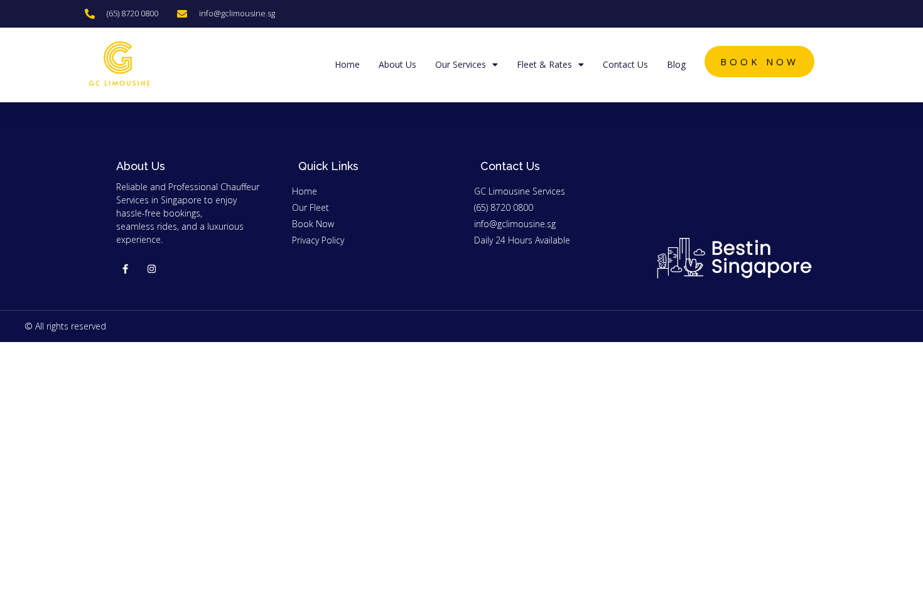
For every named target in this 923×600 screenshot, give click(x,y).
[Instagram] (151, 269)
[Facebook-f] (125, 269)
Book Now (759, 61)
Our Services (460, 64)
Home (347, 64)
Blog (676, 64)
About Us (397, 64)
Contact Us (625, 64)
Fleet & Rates (544, 64)
